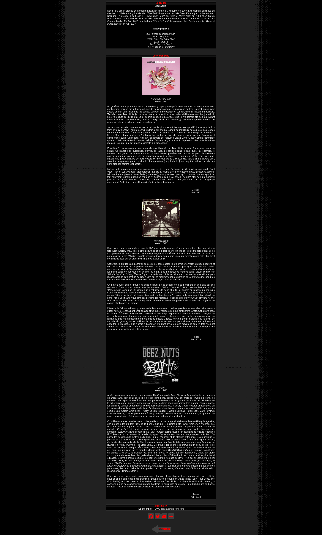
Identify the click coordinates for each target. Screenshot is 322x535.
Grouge (196, 190)
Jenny (196, 494)
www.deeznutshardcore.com (169, 509)
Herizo (195, 337)
